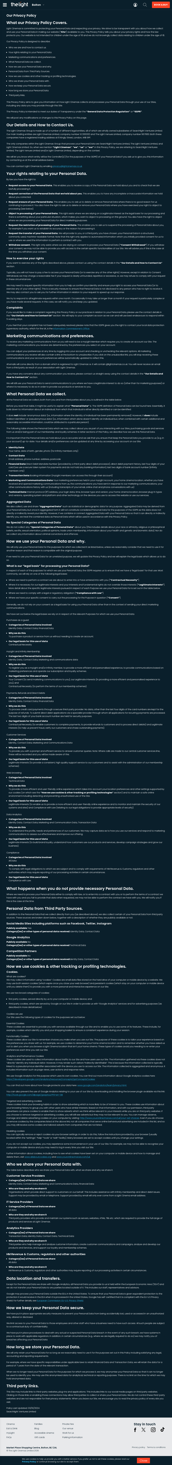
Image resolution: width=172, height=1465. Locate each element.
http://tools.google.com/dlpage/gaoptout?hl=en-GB (34, 1094)
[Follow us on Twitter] (143, 1429)
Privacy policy (138, 1447)
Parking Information (72, 1437)
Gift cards (39, 1437)
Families (38, 1424)
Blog (36, 1428)
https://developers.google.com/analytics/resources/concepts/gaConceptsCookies (50, 1079)
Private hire (68, 1424)
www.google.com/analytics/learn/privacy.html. (102, 1085)
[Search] (145, 5)
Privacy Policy (29, 1461)
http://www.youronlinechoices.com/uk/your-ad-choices (109, 1118)
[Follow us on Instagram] (153, 1429)
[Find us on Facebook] (135, 1429)
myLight (10, 1432)
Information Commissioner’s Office (71, 328)
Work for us (68, 1432)
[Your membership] (135, 5)
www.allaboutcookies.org (38, 1156)
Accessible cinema (44, 1432)
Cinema (10, 1424)
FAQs (9, 1437)
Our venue (67, 1428)
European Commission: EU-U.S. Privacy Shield (60, 1300)
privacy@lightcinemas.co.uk (67, 166)
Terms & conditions (156, 1447)
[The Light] (19, 5)
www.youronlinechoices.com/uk (73, 1156)
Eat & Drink (11, 1428)
